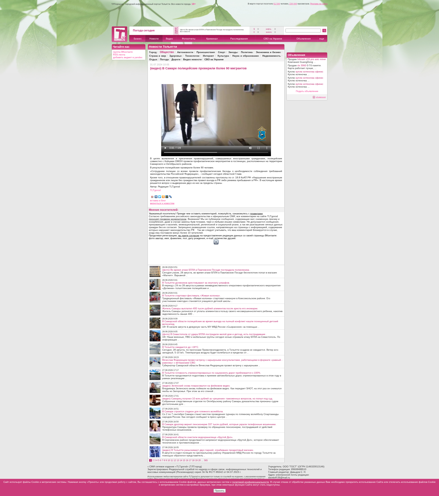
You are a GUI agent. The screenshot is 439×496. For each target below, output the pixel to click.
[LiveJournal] (170, 196)
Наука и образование (245, 55)
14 (181, 460)
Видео (169, 38)
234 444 (293, 4)
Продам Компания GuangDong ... (307, 60)
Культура (223, 55)
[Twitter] (160, 196)
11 (172, 460)
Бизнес (138, 38)
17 (190, 460)
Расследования (239, 38)
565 (206, 460)
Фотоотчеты (188, 38)
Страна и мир (157, 55)
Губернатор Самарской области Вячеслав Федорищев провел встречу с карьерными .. (222, 363)
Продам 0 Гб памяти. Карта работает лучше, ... (304, 67)
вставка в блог (158, 200)
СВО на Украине (273, 38)
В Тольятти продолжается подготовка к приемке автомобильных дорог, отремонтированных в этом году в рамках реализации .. (221, 375)
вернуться (156, 203)
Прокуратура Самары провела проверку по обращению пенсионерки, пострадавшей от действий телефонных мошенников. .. (219, 427)
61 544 (277, 4)
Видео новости (192, 59)
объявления (321, 97)
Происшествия (206, 52)
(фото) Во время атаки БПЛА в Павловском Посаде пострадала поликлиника (212, 30)
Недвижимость (271, 55)
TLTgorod (155, 190)
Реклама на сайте (319, 4)
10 (169, 460)
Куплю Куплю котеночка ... (305, 73)
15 (184, 460)
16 (187, 460)
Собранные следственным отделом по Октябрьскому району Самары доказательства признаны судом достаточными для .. (220, 401)
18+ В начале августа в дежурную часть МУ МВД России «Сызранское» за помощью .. (220, 324)
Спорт (221, 52)
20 (199, 460)
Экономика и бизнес (268, 52)
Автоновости (185, 52)
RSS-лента (119, 54)
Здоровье (175, 55)
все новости (185, 31)
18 (193, 460)
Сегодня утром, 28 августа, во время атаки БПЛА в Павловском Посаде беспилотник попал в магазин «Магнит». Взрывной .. (219, 272)
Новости (154, 38)
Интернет (208, 55)
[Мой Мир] (167, 196)
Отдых (153, 59)
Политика (247, 52)
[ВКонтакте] (156, 196)
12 (175, 460)
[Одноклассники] (163, 196)
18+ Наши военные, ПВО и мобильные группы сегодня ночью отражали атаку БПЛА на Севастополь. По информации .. (221, 337)
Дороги (175, 59)
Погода (164, 59)
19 (196, 460)
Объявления (303, 38)
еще (321, 38)
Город (153, 52)
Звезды (233, 52)
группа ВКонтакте (123, 51)
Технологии (192, 55)
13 (178, 460)
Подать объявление (307, 91)
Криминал (212, 38)
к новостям (168, 203)
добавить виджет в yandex (127, 57)
